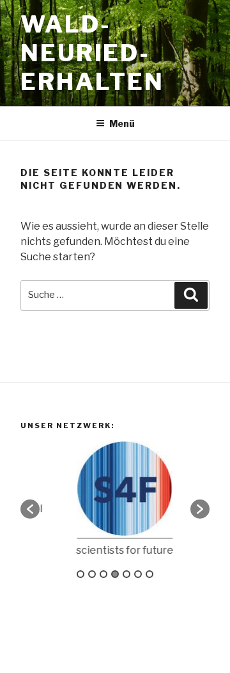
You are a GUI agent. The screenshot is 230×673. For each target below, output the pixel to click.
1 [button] (80, 574)
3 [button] (103, 574)
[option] (118, 503)
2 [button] (92, 574)
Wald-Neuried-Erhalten (92, 53)
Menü (122, 123)
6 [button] (138, 574)
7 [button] (149, 574)
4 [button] (115, 574)
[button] (30, 509)
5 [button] (126, 574)
